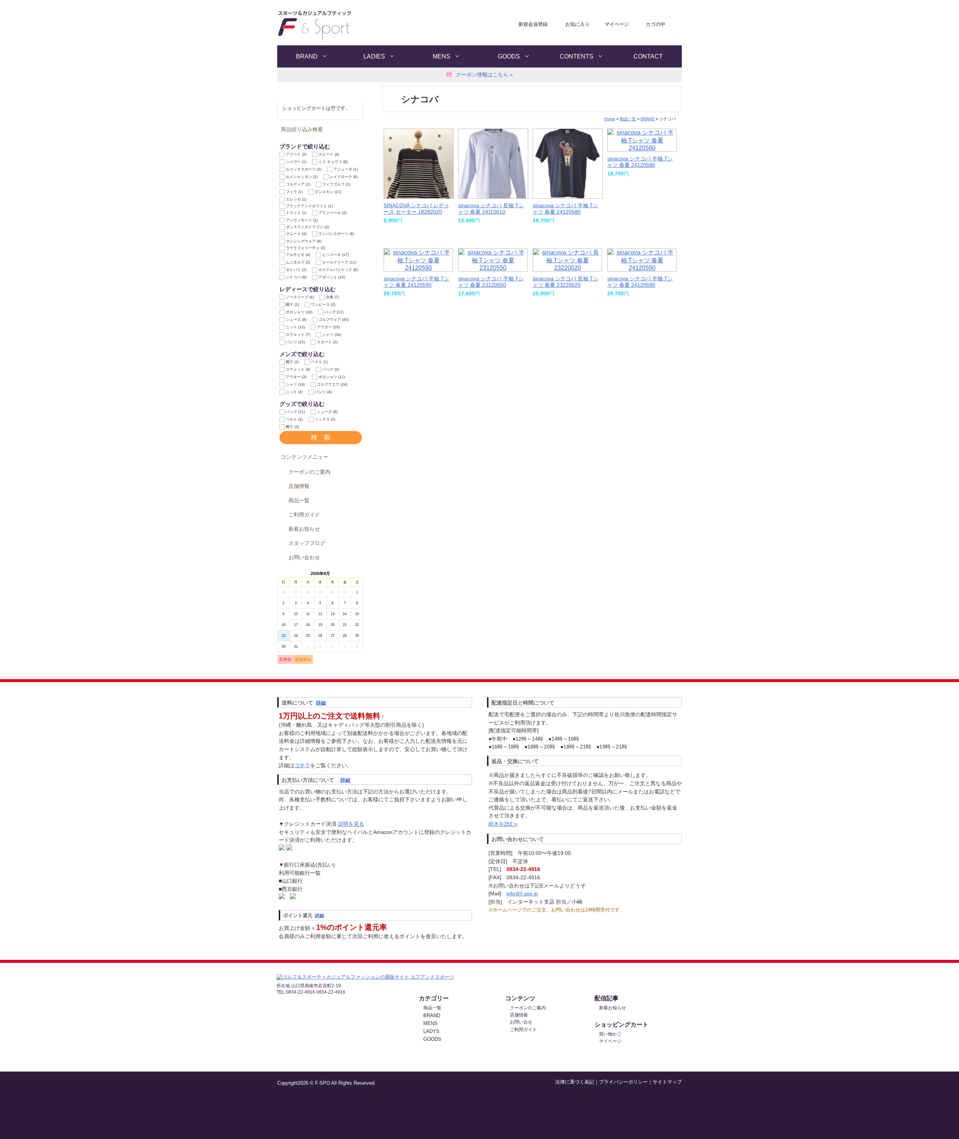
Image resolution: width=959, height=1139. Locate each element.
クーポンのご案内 (309, 472)
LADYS (431, 1031)
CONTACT (648, 56)
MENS (441, 56)
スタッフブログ (306, 543)
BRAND (307, 56)
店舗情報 (298, 486)
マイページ (617, 24)
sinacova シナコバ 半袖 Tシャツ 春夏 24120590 (416, 281)
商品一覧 (298, 500)
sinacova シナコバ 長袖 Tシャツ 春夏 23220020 (565, 281)
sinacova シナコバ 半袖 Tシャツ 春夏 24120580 (565, 208)
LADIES (374, 56)
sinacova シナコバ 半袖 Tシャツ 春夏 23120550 (491, 281)
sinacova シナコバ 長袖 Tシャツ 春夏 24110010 (491, 208)
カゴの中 (655, 24)
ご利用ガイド (304, 515)
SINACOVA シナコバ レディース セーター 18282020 (416, 208)
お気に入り (577, 24)
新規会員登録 (533, 24)
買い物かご (610, 1034)
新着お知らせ (304, 529)
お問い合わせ (304, 557)
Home (609, 119)
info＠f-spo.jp (522, 894)
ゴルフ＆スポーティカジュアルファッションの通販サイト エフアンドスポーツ (351, 25)
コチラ (302, 765)
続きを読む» (503, 824)
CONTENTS (576, 56)
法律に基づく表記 (574, 1082)
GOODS (509, 56)
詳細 (321, 703)
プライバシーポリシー (623, 1082)
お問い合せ (521, 1022)
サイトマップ (667, 1082)
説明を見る (351, 824)
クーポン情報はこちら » (484, 75)
